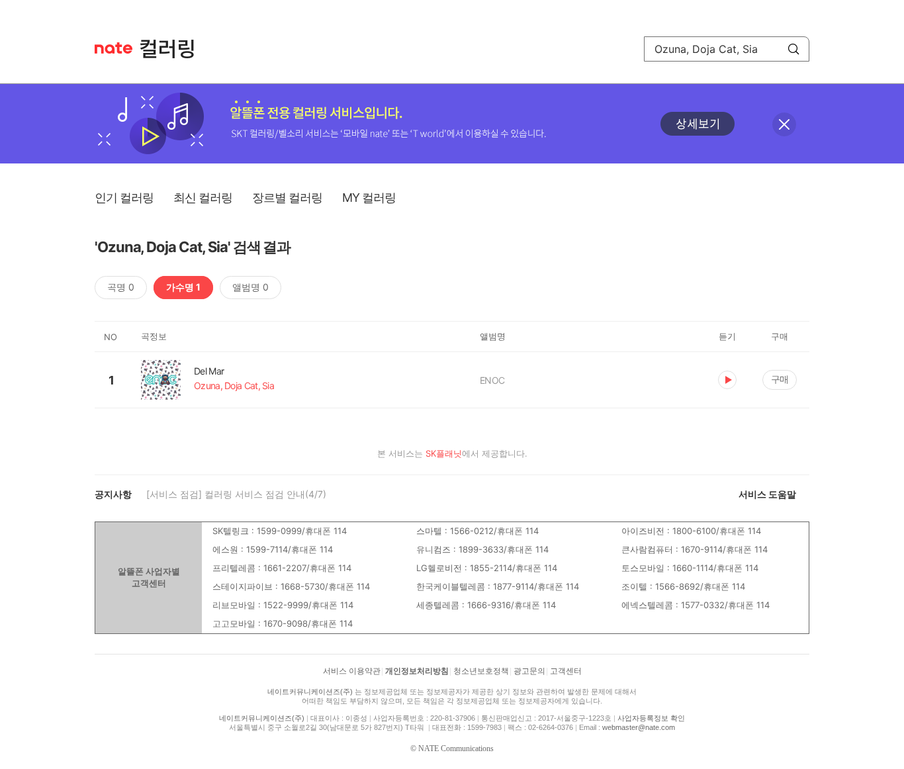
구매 (779, 378)
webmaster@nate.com (638, 727)
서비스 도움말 (767, 494)
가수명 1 (183, 287)
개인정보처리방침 (417, 671)
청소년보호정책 (481, 671)
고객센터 (566, 671)
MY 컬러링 (369, 197)
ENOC (492, 380)
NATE (113, 48)
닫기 (784, 124)
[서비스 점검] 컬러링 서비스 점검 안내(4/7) (236, 494)
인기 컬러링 (124, 197)
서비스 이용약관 (352, 671)
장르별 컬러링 (287, 197)
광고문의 (529, 671)
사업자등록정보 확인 (651, 718)
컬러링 (173, 49)
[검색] (793, 49)
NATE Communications (456, 748)
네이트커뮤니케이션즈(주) (310, 692)
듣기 (727, 380)
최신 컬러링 (202, 197)
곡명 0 (120, 287)
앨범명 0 (250, 287)
